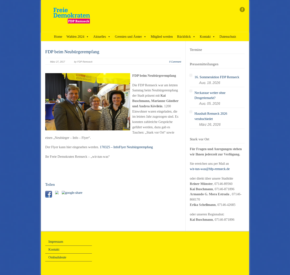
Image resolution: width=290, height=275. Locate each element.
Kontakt (205, 36)
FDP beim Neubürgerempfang (72, 51)
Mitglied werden (162, 36)
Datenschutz (228, 36)
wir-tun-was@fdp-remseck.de (210, 169)
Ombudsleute (57, 257)
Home (58, 36)
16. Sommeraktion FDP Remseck (216, 77)
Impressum (55, 241)
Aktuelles (99, 36)
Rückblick (184, 36)
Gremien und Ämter (128, 36)
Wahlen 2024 (75, 36)
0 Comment (175, 61)
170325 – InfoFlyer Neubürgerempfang (126, 147)
